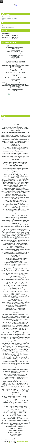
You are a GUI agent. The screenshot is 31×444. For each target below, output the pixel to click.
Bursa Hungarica (6, 25)
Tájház (4, 20)
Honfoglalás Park (6, 17)
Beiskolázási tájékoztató (8, 27)
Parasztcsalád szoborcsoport (9, 18)
